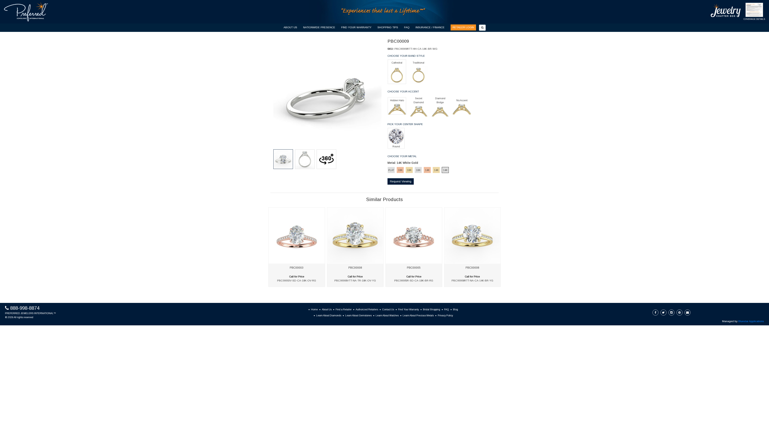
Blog (455, 309)
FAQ (407, 27)
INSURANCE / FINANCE (430, 27)
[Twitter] (663, 313)
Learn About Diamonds (328, 315)
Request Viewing (400, 181)
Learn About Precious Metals (418, 315)
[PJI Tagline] (383, 11)
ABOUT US (290, 27)
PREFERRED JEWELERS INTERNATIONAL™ (30, 313)
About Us (327, 309)
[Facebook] (655, 313)
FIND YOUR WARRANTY (356, 27)
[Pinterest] (679, 313)
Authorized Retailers (367, 309)
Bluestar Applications (751, 321)
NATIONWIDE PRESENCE (319, 27)
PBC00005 (414, 267)
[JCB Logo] (726, 10)
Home (314, 309)
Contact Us (388, 309)
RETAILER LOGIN (463, 27)
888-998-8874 (24, 308)
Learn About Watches (387, 315)
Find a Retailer (344, 309)
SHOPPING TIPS (387, 27)
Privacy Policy (445, 315)
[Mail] (687, 313)
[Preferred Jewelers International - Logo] (26, 11)
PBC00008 (355, 267)
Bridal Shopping (431, 309)
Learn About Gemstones (358, 315)
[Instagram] (671, 313)
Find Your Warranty (408, 309)
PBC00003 (296, 267)
